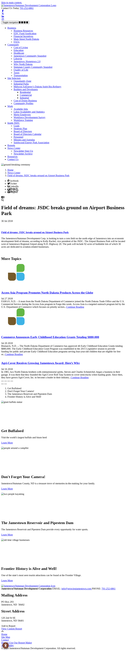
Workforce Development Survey (29, 117)
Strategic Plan (20, 128)
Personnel (18, 137)
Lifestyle (18, 58)
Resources (12, 156)
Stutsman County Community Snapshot (33, 67)
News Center (13, 148)
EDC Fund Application (25, 33)
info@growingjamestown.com (76, 588)
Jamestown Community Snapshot (30, 56)
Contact (5, 640)
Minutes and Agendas (24, 139)
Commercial (26, 95)
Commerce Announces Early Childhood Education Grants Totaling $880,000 (50, 337)
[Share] (5, 381)
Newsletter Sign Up (23, 151)
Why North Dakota (23, 64)
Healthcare (19, 53)
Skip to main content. (11, 2)
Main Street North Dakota (26, 39)
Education (19, 50)
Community (13, 44)
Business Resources (23, 30)
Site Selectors (14, 78)
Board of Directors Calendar (27, 134)
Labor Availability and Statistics (29, 111)
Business (11, 28)
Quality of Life (21, 70)
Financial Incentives (23, 36)
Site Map (5, 637)
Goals (16, 125)
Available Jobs (21, 109)
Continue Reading (75, 307)
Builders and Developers (26, 89)
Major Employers (22, 114)
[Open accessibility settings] (5, 645)
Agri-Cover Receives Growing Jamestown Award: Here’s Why (40, 363)
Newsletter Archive (23, 153)
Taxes (16, 72)
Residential (25, 92)
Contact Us (12, 159)
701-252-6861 (27, 8)
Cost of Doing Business (25, 100)
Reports (11, 145)
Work (10, 106)
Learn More (7, 442)
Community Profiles (23, 103)
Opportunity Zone (22, 81)
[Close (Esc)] (2, 381)
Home (4, 634)
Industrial (24, 97)
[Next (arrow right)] (5, 383)
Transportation (21, 75)
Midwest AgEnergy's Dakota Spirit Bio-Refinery (37, 86)
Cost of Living (21, 47)
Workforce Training (23, 120)
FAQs (17, 42)
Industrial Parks (21, 84)
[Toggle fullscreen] (8, 381)
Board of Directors (23, 131)
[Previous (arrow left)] (2, 383)
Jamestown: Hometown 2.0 (27, 61)
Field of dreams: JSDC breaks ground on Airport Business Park (35, 232)
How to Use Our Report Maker (16, 642)
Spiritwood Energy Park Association (31, 142)
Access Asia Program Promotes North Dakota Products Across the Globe (47, 292)
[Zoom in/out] (12, 381)
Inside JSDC (13, 123)
